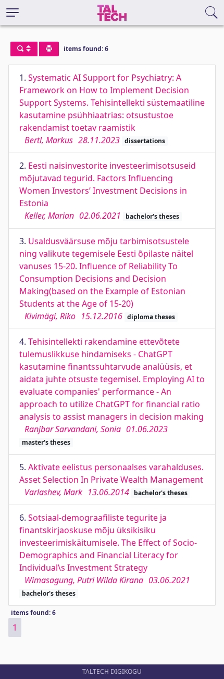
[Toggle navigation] (12, 12)
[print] (49, 49)
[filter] (24, 49)
